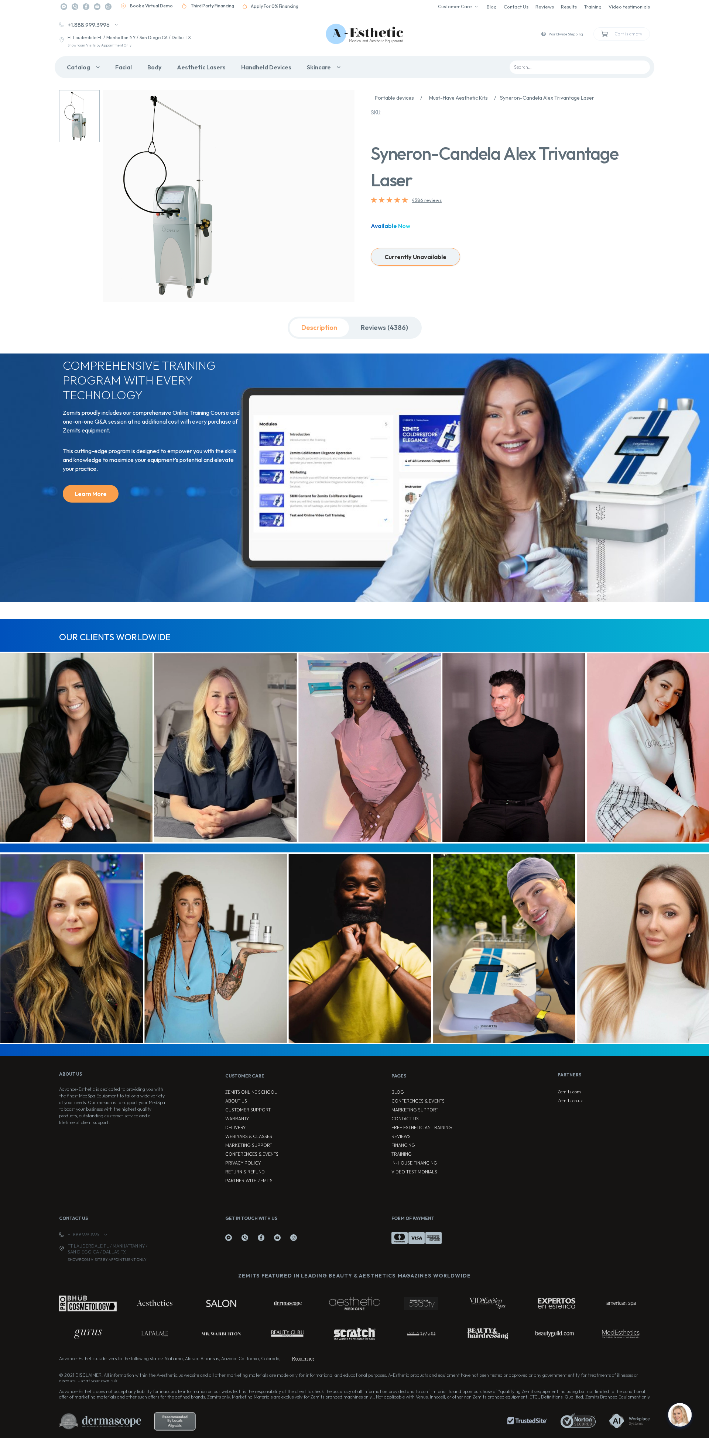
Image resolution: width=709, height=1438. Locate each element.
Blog (492, 7)
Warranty (237, 1118)
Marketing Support (248, 1145)
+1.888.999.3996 (89, 24)
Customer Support (248, 1110)
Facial (123, 67)
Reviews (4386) (384, 327)
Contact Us (516, 7)
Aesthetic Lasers (201, 67)
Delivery (235, 1127)
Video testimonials (629, 7)
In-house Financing (414, 1163)
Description (319, 327)
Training (593, 7)
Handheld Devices (266, 67)
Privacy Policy (243, 1163)
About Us (236, 1101)
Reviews (544, 7)
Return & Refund (245, 1172)
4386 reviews (427, 200)
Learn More (91, 493)
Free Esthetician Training (421, 1127)
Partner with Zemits (249, 1180)
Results (569, 7)
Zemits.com (569, 1091)
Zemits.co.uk (570, 1100)
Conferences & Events (251, 1154)
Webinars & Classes (248, 1136)
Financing (403, 1145)
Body (154, 67)
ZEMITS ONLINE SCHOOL (251, 1092)
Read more (303, 1358)
